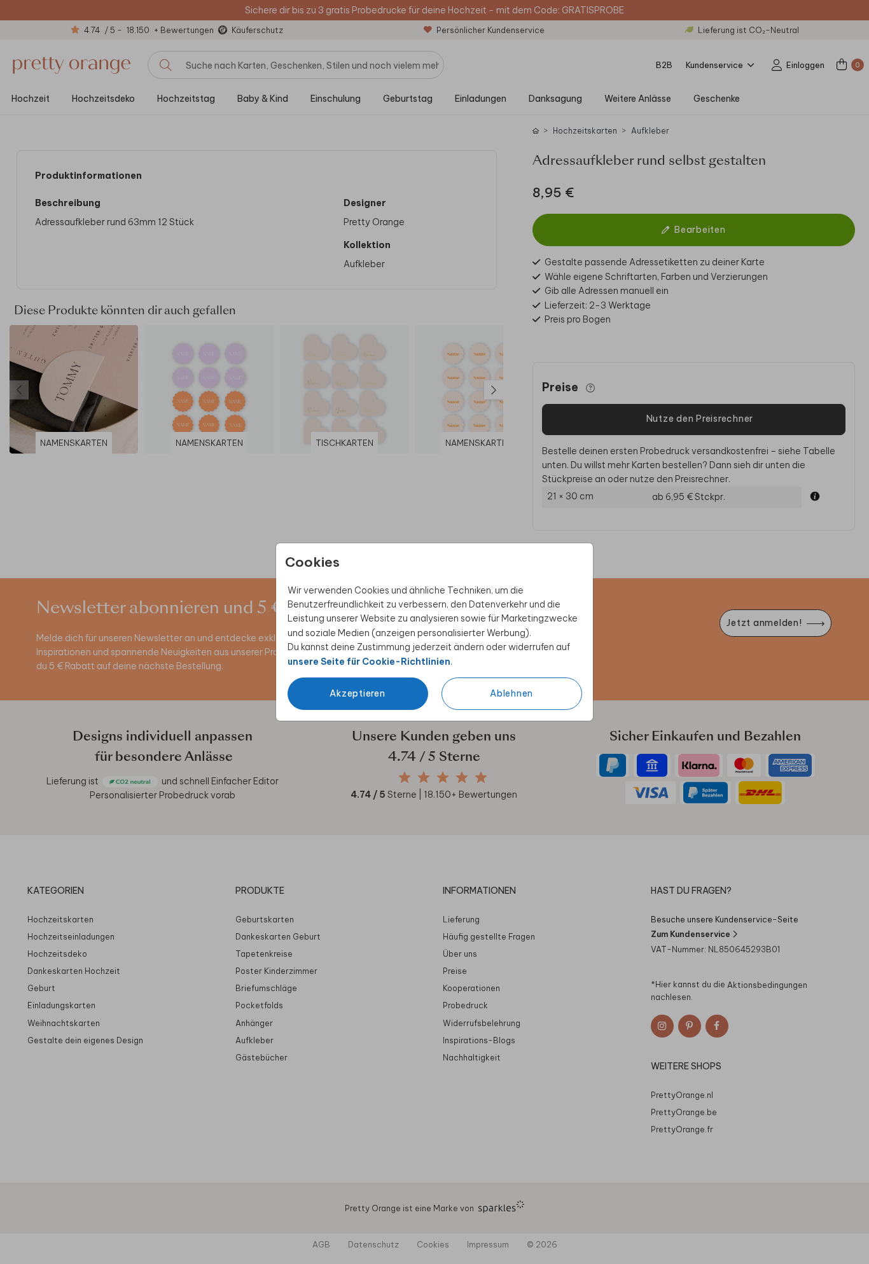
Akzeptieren (357, 693)
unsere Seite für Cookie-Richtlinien (369, 661)
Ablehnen (511, 693)
